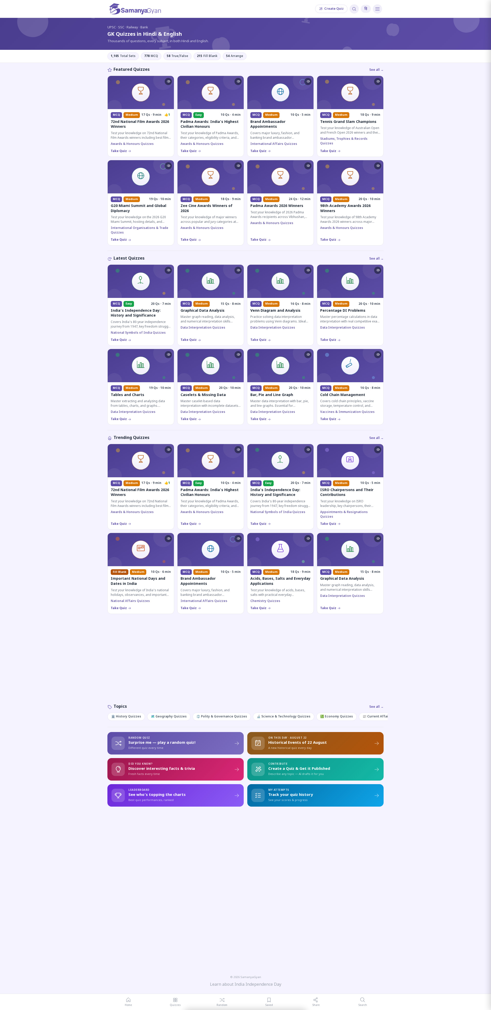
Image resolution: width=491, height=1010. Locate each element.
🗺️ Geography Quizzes (169, 717)
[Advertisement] (245, 664)
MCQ (151, 56)
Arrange (234, 56)
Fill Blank (207, 56)
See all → (376, 70)
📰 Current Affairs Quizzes (384, 717)
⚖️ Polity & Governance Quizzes (221, 717)
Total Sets (123, 56)
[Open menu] (377, 9)
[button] (168, 81)
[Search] (354, 9)
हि (365, 9)
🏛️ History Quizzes (126, 717)
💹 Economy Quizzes (336, 717)
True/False (177, 56)
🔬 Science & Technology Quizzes (283, 717)
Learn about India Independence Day (245, 985)
